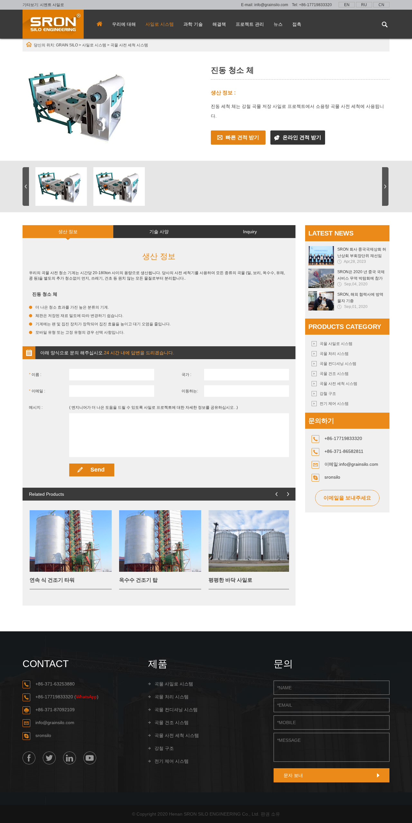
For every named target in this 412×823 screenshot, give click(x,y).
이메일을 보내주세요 (347, 498)
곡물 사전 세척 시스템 (129, 45)
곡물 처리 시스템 (334, 353)
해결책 (219, 24)
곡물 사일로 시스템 (336, 343)
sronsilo (332, 477)
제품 (157, 663)
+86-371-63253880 (55, 683)
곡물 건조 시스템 (334, 373)
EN (347, 5)
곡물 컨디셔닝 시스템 (338, 363)
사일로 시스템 (159, 24)
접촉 (296, 24)
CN (381, 5)
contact (46, 663)
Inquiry (250, 231)
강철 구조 (328, 393)
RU (364, 5)
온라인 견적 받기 (302, 137)
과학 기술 (193, 24)
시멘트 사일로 (52, 5)
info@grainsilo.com (271, 5)
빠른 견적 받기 (242, 137)
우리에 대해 (124, 24)
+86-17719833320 (315, 5)
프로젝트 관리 (250, 24)
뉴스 (278, 24)
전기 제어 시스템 (334, 403)
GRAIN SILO (67, 45)
